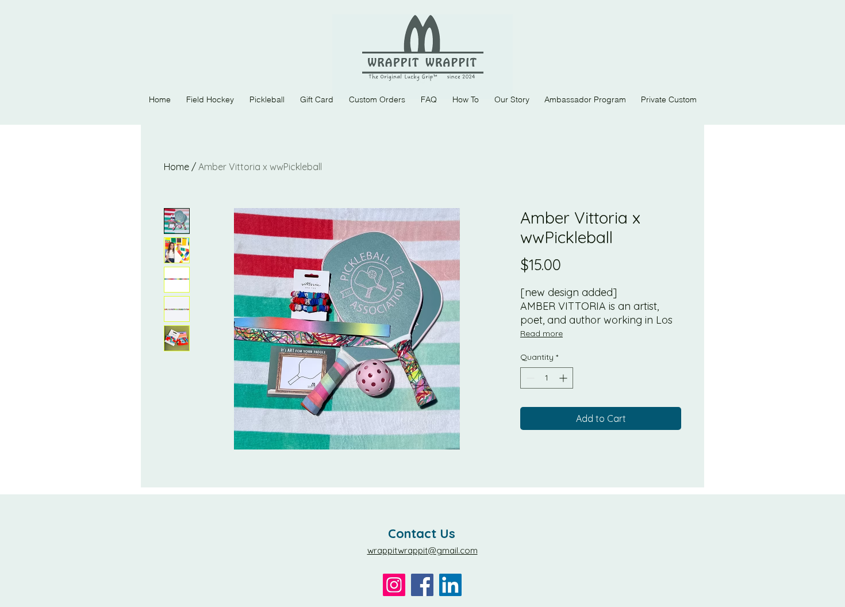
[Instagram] (394, 585)
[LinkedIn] (450, 585)
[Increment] (564, 378)
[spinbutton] (546, 378)
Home (176, 166)
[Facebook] (422, 585)
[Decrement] (529, 378)
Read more (541, 333)
